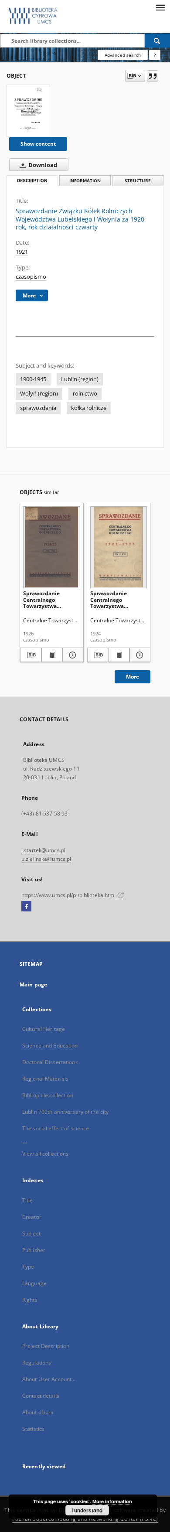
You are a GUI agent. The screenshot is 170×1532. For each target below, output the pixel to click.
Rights (29, 1299)
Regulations (36, 1362)
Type (28, 1266)
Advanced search (123, 55)
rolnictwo (85, 393)
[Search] (157, 41)
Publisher (33, 1250)
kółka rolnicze (88, 408)
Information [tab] (85, 181)
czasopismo (31, 276)
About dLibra (38, 1412)
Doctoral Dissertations (50, 1062)
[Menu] (160, 7)
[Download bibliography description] (30, 655)
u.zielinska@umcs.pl (46, 859)
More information (112, 1501)
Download (42, 165)
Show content (38, 143)
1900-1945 (33, 379)
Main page (33, 984)
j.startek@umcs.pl (43, 850)
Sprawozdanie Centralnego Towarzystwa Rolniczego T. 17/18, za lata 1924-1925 (48, 599)
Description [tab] (32, 181)
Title (27, 1200)
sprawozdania (38, 408)
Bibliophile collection (47, 1095)
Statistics (33, 1429)
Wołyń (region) (39, 393)
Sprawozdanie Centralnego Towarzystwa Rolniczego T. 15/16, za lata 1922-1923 (115, 599)
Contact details (40, 1395)
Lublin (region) (80, 379)
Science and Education (50, 1045)
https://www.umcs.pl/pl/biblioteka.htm (68, 895)
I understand (86, 1510)
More (132, 676)
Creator (31, 1217)
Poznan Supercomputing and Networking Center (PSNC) (85, 1518)
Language (34, 1283)
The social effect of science (55, 1128)
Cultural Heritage (43, 1029)
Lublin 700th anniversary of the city (65, 1112)
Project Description (45, 1346)
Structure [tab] (138, 181)
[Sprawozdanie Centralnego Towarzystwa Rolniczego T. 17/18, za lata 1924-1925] (52, 547)
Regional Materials (45, 1078)
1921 (22, 252)
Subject (31, 1233)
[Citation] (152, 76)
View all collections (45, 1153)
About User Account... (49, 1379)
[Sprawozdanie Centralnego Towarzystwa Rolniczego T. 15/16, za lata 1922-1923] (119, 547)
